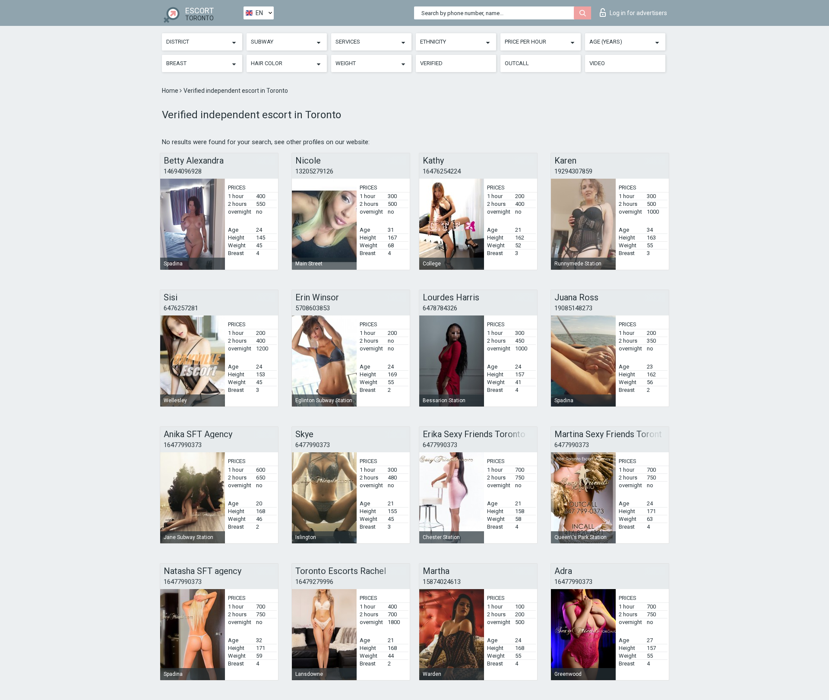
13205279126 (314, 171)
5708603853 (312, 308)
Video (597, 63)
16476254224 (442, 171)
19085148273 (573, 308)
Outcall (517, 63)
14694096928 (183, 171)
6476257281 (181, 308)
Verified (431, 63)
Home (171, 90)
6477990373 (312, 445)
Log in (638, 12)
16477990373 (183, 445)
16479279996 (314, 582)
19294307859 (573, 171)
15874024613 (442, 582)
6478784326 (440, 308)
